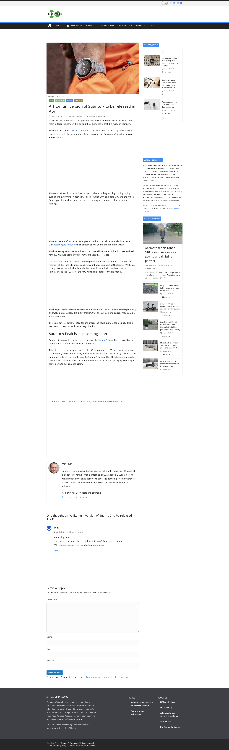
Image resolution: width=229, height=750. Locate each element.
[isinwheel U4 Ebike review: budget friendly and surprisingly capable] (150, 309)
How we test (165, 721)
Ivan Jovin (92, 116)
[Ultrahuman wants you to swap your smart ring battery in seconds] (152, 60)
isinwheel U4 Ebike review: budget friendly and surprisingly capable (170, 306)
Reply (56, 550)
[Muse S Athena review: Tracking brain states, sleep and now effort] (150, 348)
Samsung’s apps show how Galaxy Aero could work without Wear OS (169, 84)
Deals (151, 25)
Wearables (78, 101)
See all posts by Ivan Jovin (75, 497)
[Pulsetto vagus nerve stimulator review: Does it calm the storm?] (150, 366)
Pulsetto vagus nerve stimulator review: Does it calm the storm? (169, 363)
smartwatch (60, 101)
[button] (62, 25)
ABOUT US (162, 697)
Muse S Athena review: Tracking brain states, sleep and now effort (169, 345)
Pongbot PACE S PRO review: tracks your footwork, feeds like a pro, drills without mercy (170, 326)
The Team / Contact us (170, 727)
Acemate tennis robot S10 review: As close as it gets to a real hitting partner (161, 254)
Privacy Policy (166, 707)
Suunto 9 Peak (105, 340)
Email (49, 649)
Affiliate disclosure (168, 702)
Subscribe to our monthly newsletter (83, 401)
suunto (69, 101)
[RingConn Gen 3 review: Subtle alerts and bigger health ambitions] (150, 291)
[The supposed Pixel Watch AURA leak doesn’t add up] (152, 104)
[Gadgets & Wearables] (49, 26)
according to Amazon (64, 244)
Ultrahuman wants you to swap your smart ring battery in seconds (170, 62)
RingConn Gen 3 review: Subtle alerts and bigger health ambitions (170, 288)
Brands (139, 25)
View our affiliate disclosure (69, 719)
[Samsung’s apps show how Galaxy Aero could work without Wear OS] (152, 82)
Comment (52, 599)
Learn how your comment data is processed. (108, 677)
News (58, 25)
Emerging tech (125, 25)
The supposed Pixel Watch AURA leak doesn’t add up (169, 104)
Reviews (89, 25)
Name (49, 637)
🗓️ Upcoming (73, 25)
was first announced (81, 130)
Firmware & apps (106, 25)
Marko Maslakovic (167, 265)
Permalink (80, 532)
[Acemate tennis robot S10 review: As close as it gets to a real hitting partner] (162, 233)
